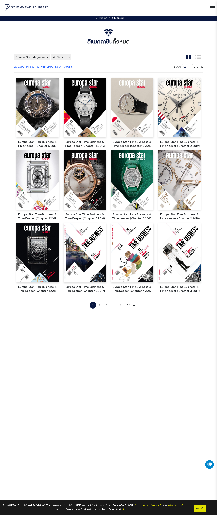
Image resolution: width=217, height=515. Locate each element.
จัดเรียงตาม (60, 57)
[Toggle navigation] (212, 7)
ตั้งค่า (125, 510)
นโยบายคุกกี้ (175, 505)
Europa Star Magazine (30, 57)
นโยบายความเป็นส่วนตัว (148, 505)
